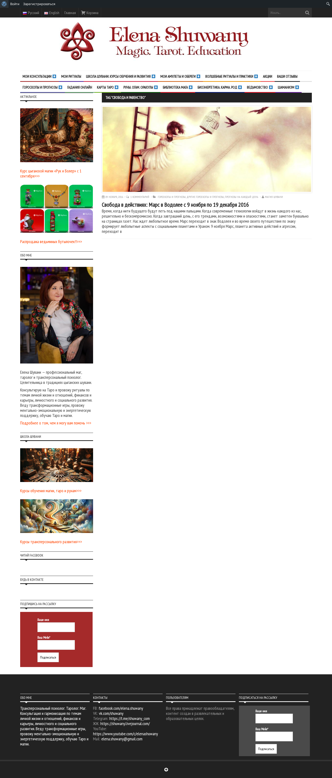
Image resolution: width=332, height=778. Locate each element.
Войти (14, 4)
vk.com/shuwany (111, 713)
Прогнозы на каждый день (241, 197)
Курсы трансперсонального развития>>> (51, 541)
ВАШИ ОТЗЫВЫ (287, 76)
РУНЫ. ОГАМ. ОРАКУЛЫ (138, 87)
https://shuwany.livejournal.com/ (125, 723)
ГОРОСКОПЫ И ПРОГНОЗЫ (40, 87)
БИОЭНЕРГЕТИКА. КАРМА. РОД (218, 87)
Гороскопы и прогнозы (172, 197)
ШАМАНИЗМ (286, 87)
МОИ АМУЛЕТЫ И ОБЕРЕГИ (178, 76)
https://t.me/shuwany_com (129, 718)
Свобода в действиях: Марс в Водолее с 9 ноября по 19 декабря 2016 (175, 204)
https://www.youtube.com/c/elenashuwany (125, 733)
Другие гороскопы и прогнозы (205, 197)
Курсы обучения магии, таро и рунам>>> (50, 490)
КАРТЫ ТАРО (105, 87)
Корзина (92, 12)
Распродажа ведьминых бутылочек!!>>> (51, 241)
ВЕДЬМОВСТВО (258, 87)
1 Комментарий (140, 197)
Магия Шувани (274, 197)
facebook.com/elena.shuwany (121, 708)
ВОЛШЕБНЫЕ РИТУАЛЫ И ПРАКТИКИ (229, 76)
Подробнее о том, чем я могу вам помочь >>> (55, 423)
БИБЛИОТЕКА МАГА (176, 87)
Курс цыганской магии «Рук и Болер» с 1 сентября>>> (50, 173)
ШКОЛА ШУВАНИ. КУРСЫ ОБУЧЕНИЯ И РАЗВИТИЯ (118, 76)
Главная (70, 12)
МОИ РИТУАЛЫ (71, 76)
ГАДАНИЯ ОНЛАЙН (79, 87)
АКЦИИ (267, 76)
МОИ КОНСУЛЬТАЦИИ (37, 76)
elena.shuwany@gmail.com (121, 739)
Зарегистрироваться (39, 4)
